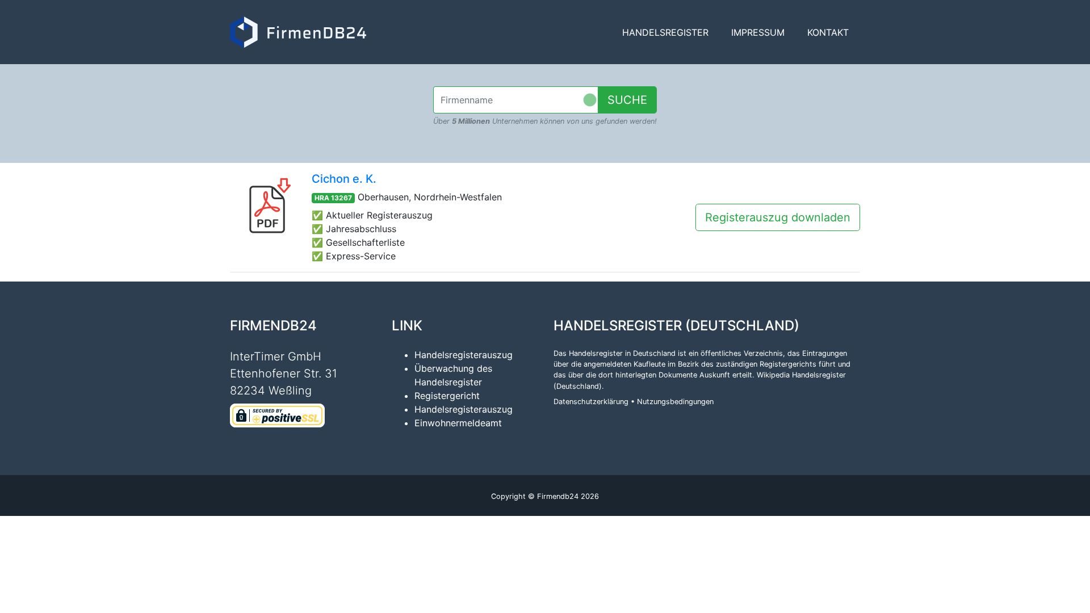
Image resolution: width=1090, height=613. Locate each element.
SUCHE (627, 100)
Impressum (758, 32)
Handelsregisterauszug (463, 354)
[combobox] (515, 100)
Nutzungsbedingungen (675, 401)
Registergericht (447, 395)
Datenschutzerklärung (591, 401)
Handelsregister (665, 32)
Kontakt (828, 32)
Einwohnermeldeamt (458, 423)
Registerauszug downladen (777, 217)
